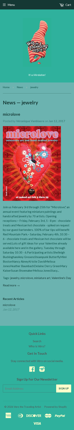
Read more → (11, 285)
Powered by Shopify (55, 406)
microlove (11, 114)
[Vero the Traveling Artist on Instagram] (42, 370)
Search (37, 341)
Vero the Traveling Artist (27, 406)
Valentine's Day (61, 278)
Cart (68, 4)
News (20, 87)
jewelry (14, 278)
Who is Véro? (37, 346)
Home (6, 87)
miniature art (42, 278)
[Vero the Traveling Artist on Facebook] (32, 370)
